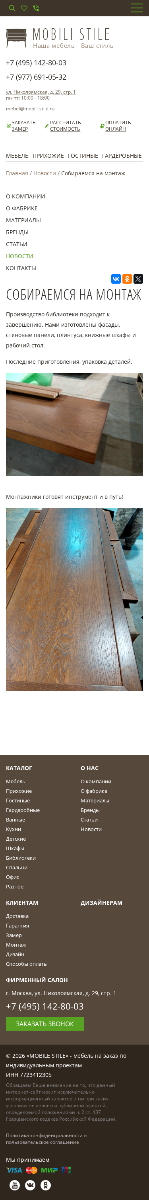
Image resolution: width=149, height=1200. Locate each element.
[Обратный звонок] (36, 8)
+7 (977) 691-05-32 (36, 77)
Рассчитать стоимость (65, 126)
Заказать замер (24, 126)
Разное (14, 886)
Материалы (23, 220)
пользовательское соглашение (42, 1142)
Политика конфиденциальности (44, 1135)
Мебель (17, 155)
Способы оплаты (27, 963)
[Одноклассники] (127, 279)
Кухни (13, 829)
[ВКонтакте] (116, 279)
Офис (12, 876)
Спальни (16, 867)
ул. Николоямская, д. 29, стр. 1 (41, 91)
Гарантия (17, 925)
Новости (44, 173)
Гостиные (83, 155)
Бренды (17, 232)
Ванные (15, 819)
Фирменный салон (37, 980)
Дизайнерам (101, 902)
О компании (25, 196)
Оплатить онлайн (118, 126)
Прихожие (48, 155)
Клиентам (22, 902)
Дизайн (15, 954)
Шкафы (15, 848)
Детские (16, 838)
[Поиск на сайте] (12, 8)
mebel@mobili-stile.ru (30, 108)
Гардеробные (122, 155)
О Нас (90, 768)
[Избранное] (24, 8)
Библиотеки (21, 857)
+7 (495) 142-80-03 (36, 62)
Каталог (19, 768)
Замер (14, 935)
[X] (138, 279)
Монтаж (16, 944)
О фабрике (22, 208)
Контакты (21, 268)
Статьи (16, 244)
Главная (17, 173)
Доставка (17, 916)
